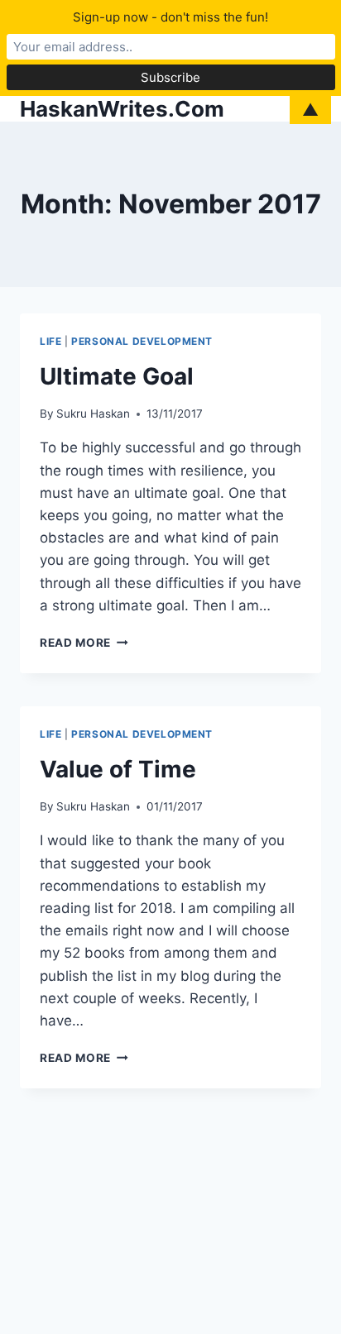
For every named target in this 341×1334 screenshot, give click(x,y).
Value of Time (118, 769)
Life (50, 341)
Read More (84, 642)
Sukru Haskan (93, 413)
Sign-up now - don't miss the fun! (170, 17)
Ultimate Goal (117, 376)
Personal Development (142, 341)
